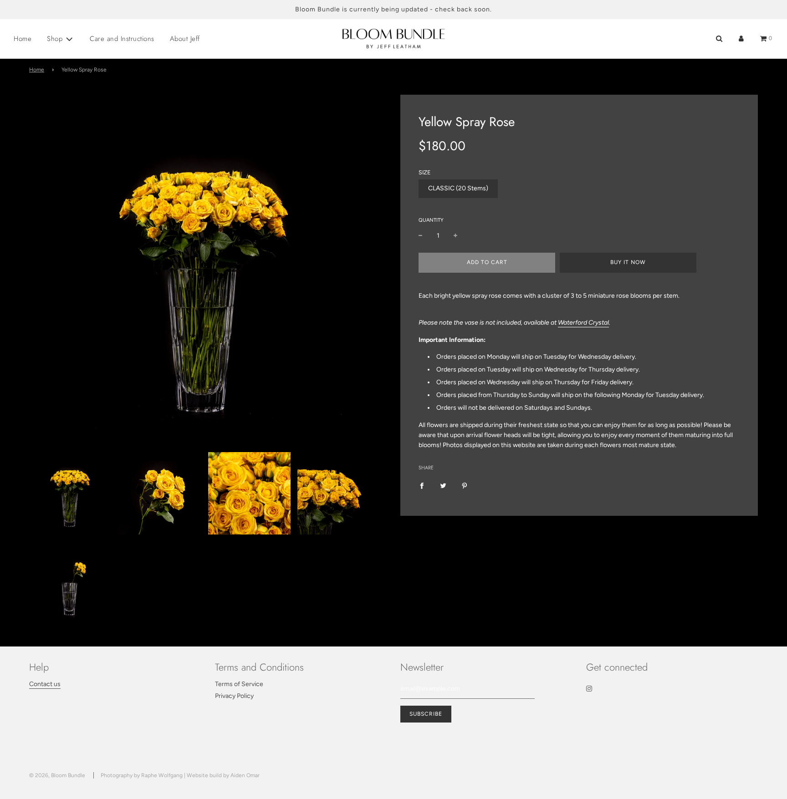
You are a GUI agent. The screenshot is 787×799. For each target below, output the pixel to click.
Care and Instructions (122, 39)
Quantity (431, 220)
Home (22, 39)
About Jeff (185, 39)
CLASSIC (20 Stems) (458, 188)
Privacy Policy (234, 696)
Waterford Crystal (583, 322)
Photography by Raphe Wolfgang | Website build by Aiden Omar (180, 775)
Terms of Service (239, 684)
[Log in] (741, 38)
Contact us (45, 684)
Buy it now (628, 262)
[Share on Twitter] (443, 486)
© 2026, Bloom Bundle (57, 775)
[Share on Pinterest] (465, 486)
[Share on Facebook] (422, 486)
